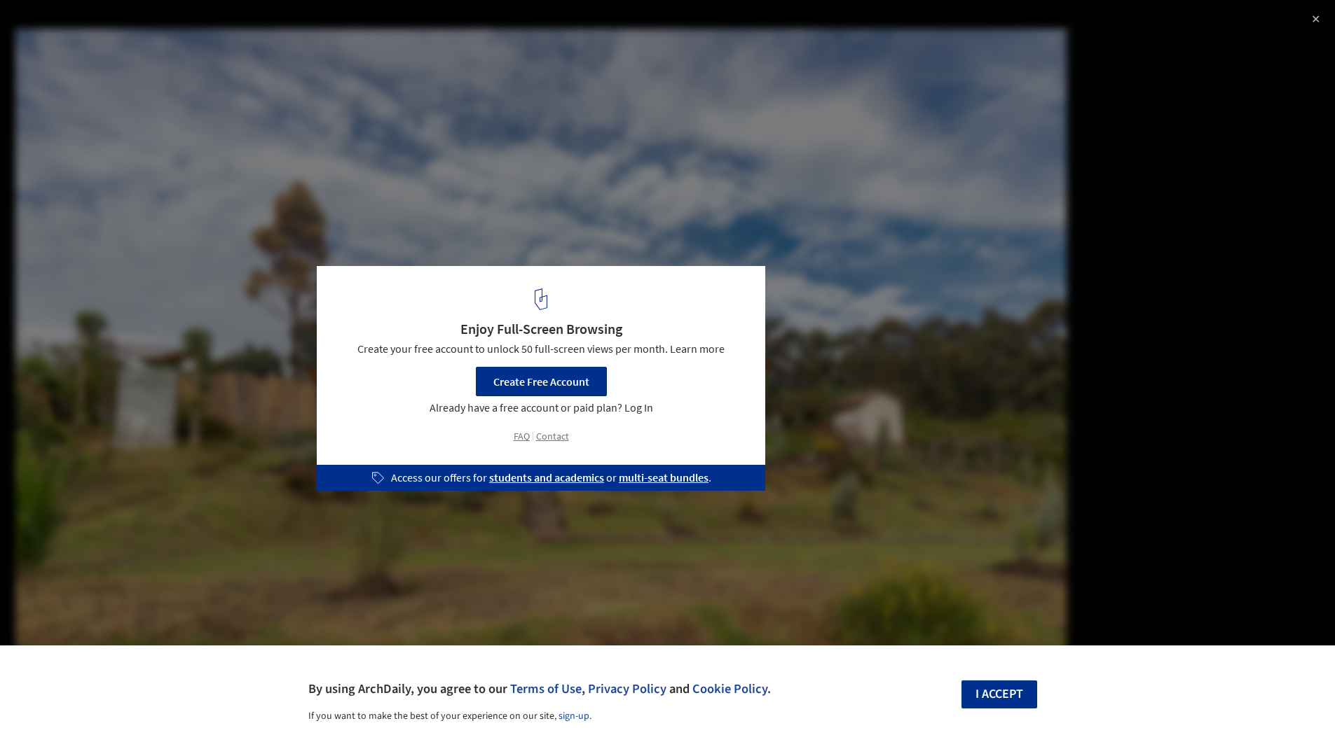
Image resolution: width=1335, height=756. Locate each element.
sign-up (574, 716)
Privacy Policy (627, 689)
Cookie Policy (729, 689)
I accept (999, 694)
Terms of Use (546, 689)
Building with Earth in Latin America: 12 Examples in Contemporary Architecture (198, 37)
